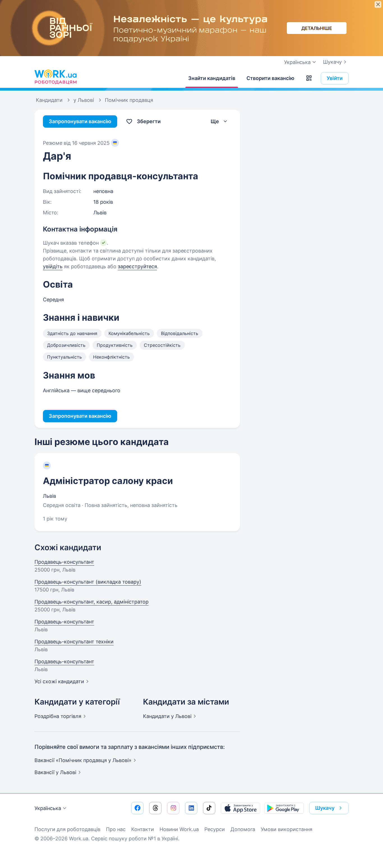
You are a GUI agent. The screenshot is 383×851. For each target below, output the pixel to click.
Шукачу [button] (324, 808)
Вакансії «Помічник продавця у (82, 760)
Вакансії (55, 772)
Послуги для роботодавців (67, 829)
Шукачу (332, 62)
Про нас (116, 829)
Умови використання (286, 829)
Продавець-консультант (64, 562)
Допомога (242, 829)
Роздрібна (57, 716)
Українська (47, 808)
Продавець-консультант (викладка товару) (87, 582)
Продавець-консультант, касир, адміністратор (91, 602)
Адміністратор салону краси (108, 480)
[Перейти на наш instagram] (173, 808)
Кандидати (167, 716)
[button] (309, 78)
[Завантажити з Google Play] (284, 808)
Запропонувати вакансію (80, 121)
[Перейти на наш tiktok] (209, 808)
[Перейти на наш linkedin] (191, 808)
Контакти (142, 829)
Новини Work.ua (179, 829)
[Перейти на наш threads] (155, 808)
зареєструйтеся (137, 266)
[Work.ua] (55, 77)
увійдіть (53, 266)
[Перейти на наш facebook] (137, 808)
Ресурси (214, 829)
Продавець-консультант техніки (74, 641)
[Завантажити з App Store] (240, 808)
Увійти (335, 78)
